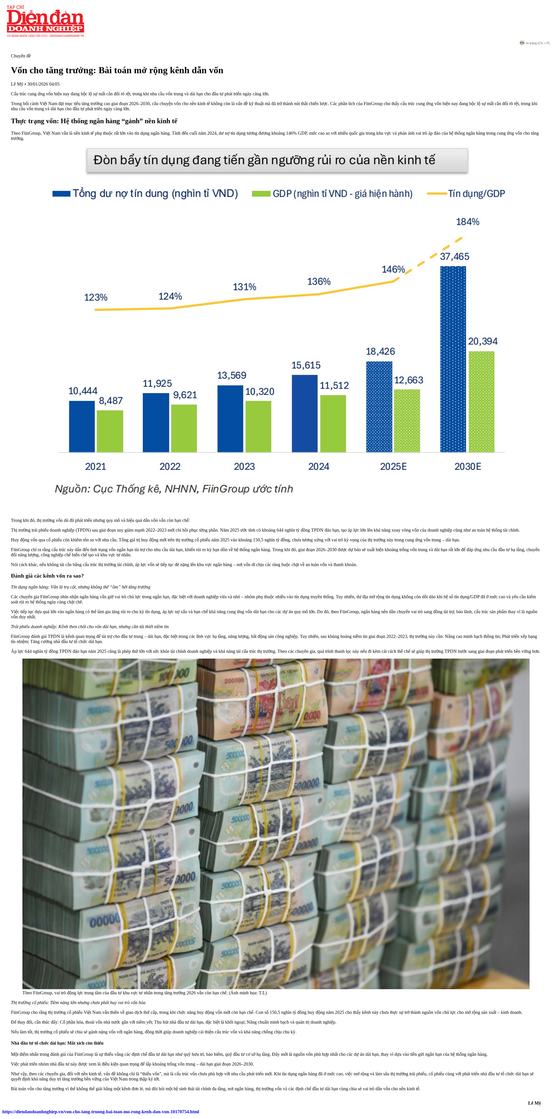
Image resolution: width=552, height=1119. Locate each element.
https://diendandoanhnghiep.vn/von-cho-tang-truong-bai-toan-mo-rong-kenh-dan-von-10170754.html (100, 1111)
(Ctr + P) (538, 43)
